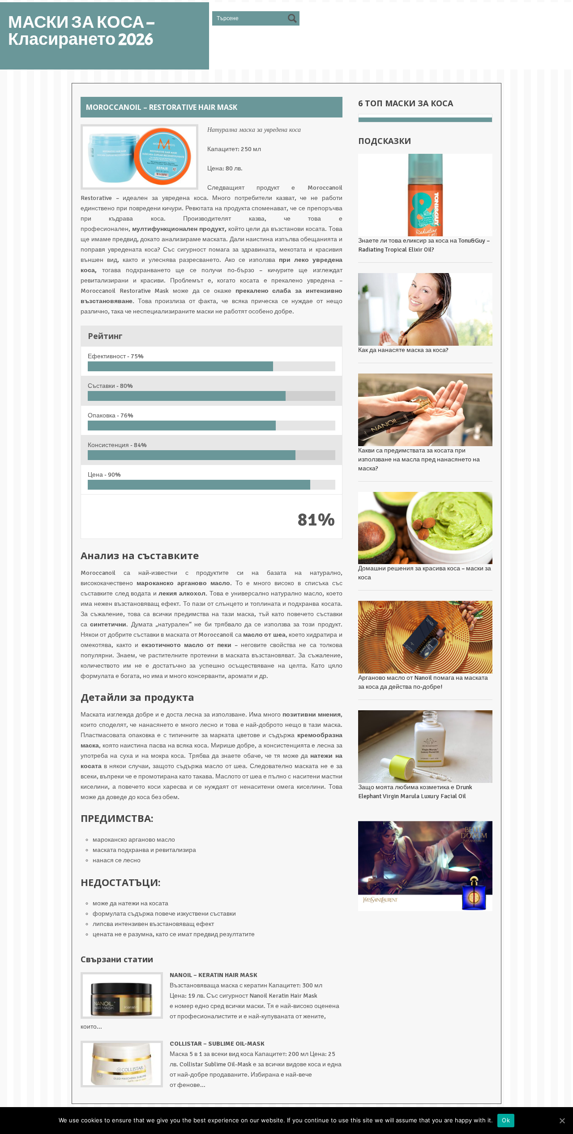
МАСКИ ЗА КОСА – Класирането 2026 (81, 31)
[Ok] (561, 1120)
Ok (506, 1120)
